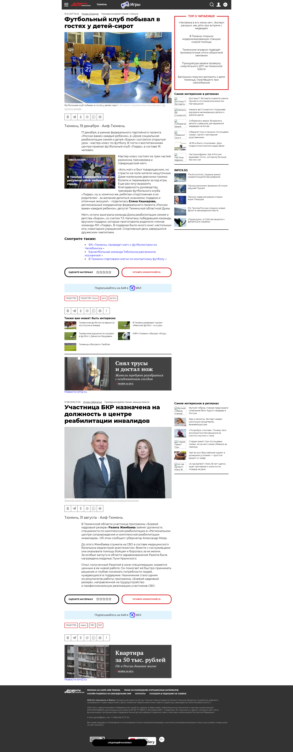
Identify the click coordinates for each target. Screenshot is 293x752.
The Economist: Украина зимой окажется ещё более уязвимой (204, 175)
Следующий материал (120, 743)
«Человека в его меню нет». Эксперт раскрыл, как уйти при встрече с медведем (201, 25)
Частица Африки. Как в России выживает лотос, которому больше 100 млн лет (207, 157)
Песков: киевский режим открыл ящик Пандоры (205, 198)
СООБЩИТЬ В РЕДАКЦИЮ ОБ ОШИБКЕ (167, 694)
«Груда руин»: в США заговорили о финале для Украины (206, 220)
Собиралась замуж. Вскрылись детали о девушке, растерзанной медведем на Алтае (206, 123)
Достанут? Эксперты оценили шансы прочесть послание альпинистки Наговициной (208, 101)
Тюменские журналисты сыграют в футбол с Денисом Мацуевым (96, 334)
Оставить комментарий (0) (147, 272)
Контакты (140, 694)
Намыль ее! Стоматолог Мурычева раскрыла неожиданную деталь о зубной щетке (207, 112)
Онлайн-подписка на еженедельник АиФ (109, 694)
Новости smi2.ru (75, 391)
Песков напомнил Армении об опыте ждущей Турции (207, 187)
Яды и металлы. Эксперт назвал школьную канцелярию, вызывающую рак (205, 422)
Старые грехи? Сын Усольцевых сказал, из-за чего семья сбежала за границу (208, 444)
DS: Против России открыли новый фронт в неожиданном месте (206, 209)
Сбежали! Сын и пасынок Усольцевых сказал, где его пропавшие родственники (209, 135)
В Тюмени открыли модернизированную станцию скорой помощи (201, 39)
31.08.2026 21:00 (72, 402)
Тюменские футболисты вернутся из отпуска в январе (96, 324)
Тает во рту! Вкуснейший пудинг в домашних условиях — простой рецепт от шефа (207, 455)
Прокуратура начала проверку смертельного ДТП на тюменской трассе (201, 66)
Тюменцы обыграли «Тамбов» (94, 344)
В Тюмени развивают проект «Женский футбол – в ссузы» (148, 324)
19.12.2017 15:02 (71, 14)
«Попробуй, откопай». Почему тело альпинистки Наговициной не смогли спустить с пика (207, 433)
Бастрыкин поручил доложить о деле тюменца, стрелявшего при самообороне (201, 80)
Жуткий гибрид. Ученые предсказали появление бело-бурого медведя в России (208, 411)
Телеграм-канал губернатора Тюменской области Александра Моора (101, 500)
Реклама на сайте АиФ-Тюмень (103, 690)
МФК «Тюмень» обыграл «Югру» (150, 333)
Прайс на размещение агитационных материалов (151, 690)
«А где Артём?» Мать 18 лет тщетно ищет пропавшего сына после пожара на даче (207, 467)
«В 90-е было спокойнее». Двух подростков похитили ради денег (207, 144)
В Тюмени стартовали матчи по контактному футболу (126, 259)
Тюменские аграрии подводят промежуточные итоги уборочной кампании (201, 52)
